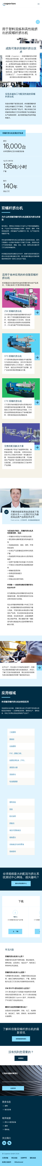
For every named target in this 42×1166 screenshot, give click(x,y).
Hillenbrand (18, 1162)
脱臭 (11, 809)
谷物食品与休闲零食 (16, 844)
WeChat (9, 1143)
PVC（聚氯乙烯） (16, 753)
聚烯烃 (11, 739)
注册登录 (13, 1088)
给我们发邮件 (6, 1162)
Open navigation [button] (38, 4)
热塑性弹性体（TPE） (17, 760)
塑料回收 (12, 802)
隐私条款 (33, 1158)
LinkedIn (4, 1143)
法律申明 (24, 1158)
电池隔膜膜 (13, 781)
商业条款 (14, 1158)
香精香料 (12, 851)
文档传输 (5, 1158)
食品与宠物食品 (15, 830)
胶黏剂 (11, 823)
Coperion (9, 4)
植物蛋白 (12, 837)
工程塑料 (12, 732)
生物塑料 (12, 746)
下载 (19, 931)
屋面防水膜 (13, 767)
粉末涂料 (12, 816)
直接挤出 (12, 774)
